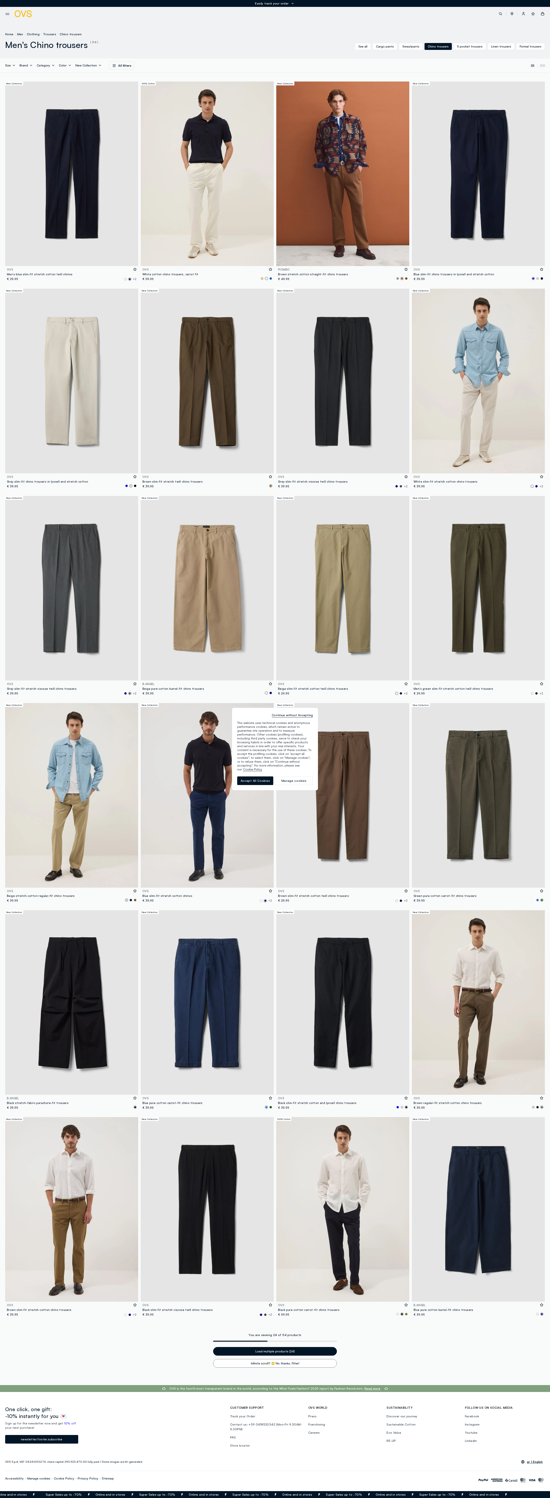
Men (20, 34)
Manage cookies (38, 1478)
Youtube (471, 1432)
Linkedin (471, 1441)
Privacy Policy (88, 1478)
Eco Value (394, 1432)
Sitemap (108, 1478)
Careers (314, 1432)
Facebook (472, 1416)
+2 (134, 279)
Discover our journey (402, 1416)
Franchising (316, 1424)
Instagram (472, 1424)
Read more (372, 1388)
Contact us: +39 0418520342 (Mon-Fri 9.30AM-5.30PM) (266, 1427)
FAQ (233, 1437)
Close (539, 1494)
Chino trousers (71, 34)
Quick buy (72, 260)
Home (9, 34)
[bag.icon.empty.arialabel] (542, 14)
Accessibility (14, 1478)
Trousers (49, 34)
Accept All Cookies (255, 780)
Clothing (33, 34)
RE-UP (391, 1441)
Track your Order (242, 1416)
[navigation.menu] (7, 14)
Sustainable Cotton (401, 1424)
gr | (535, 1462)
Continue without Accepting (292, 715)
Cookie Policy (64, 1478)
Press (312, 1416)
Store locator (240, 1445)
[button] (512, 14)
